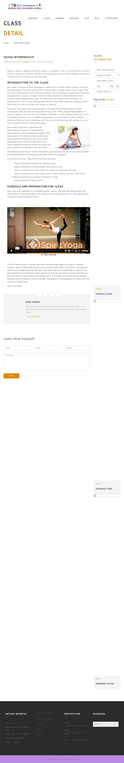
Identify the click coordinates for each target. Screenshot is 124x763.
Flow (98, 484)
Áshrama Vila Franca (45, 713)
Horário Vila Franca (45, 719)
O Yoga (46, 18)
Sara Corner (16, 62)
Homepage (33, 18)
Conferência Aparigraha (15, 738)
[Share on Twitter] (45, 294)
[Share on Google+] (51, 294)
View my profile (34, 316)
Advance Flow (104, 488)
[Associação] (25, 6)
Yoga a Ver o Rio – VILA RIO (17, 734)
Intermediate (48, 62)
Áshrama (59, 18)
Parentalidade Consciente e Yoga (17, 728)
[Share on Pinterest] (58, 294)
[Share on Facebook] (39, 294)
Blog (97, 18)
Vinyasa (99, 289)
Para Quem (74, 18)
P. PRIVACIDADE (111, 18)
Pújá (87, 18)
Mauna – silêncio (12, 742)
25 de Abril (10, 723)
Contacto (40, 724)
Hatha (33, 62)
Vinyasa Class (104, 293)
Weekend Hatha (105, 683)
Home (6, 43)
